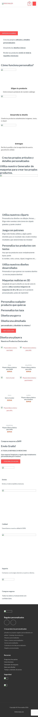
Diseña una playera (11, 337)
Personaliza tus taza (12, 310)
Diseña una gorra (11, 315)
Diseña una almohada (13, 320)
